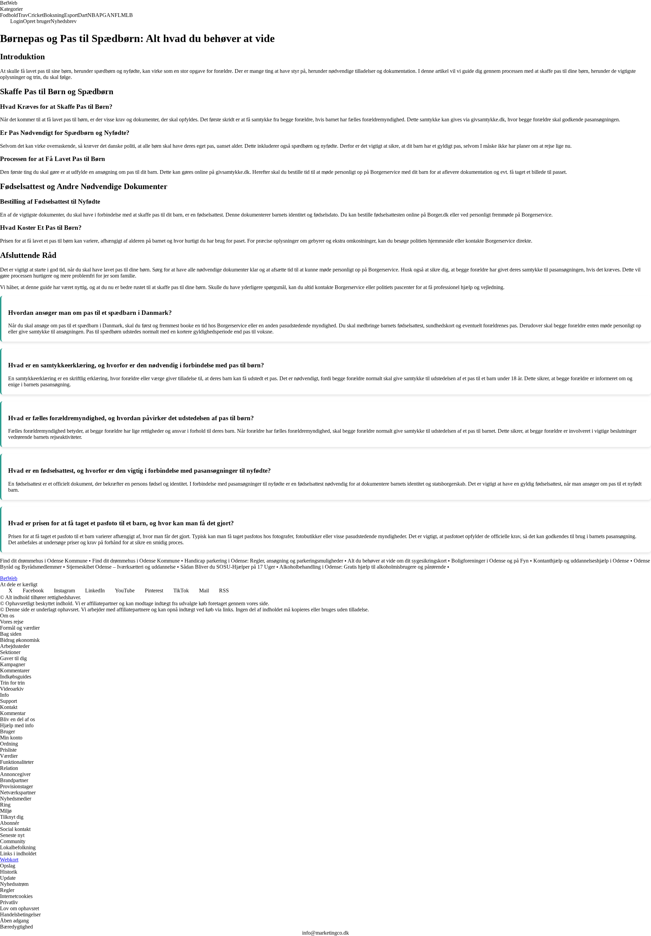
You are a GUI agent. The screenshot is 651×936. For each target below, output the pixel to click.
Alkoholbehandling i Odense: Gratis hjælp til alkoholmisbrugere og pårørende (362, 567)
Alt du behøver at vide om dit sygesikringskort (397, 561)
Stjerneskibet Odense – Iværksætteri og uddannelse (121, 567)
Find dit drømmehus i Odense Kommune (43, 561)
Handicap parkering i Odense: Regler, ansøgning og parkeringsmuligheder (263, 561)
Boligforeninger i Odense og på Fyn (490, 561)
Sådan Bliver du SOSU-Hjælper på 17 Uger (227, 567)
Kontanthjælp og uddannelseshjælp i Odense (581, 561)
